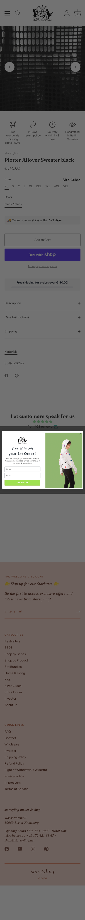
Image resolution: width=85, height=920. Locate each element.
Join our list (22, 482)
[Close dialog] (80, 434)
